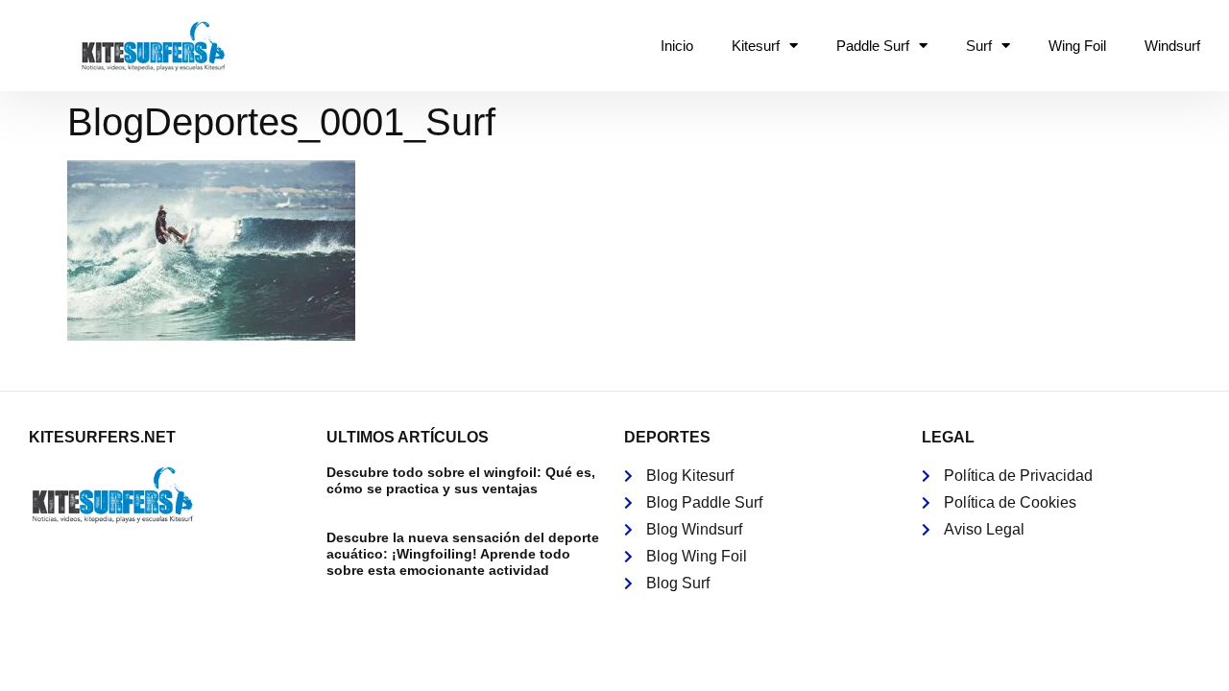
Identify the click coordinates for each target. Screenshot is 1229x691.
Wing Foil (1077, 45)
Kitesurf (756, 45)
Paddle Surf (872, 45)
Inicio (677, 45)
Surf (979, 45)
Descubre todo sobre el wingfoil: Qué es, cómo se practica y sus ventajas (460, 480)
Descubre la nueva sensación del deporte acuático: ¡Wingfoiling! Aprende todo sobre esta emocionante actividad (462, 554)
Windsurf (1172, 45)
